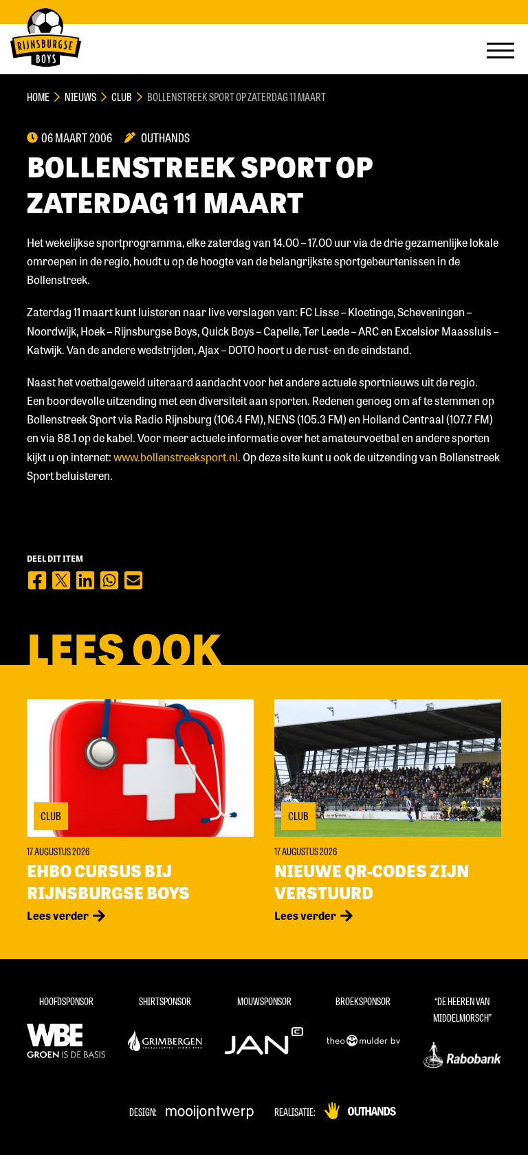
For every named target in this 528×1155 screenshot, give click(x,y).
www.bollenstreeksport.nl (175, 457)
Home (38, 96)
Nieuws (80, 96)
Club (121, 96)
